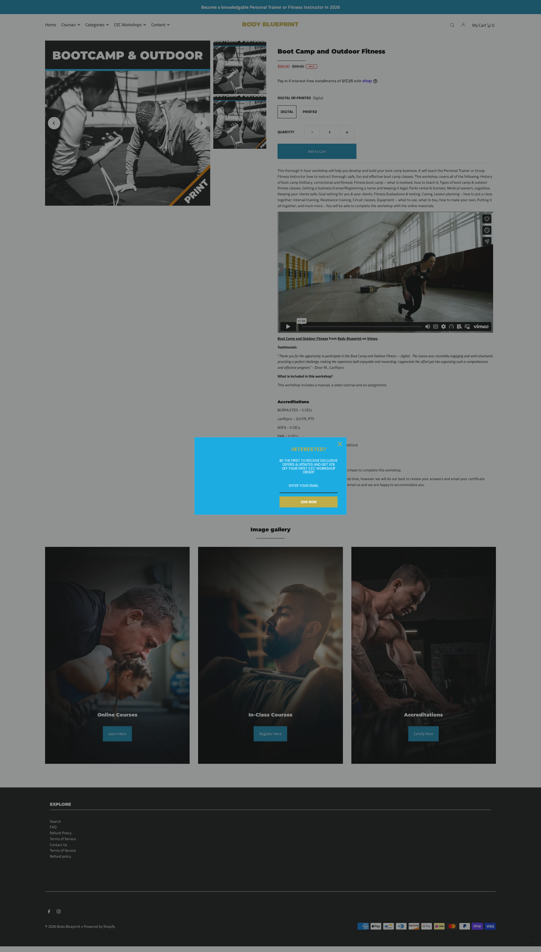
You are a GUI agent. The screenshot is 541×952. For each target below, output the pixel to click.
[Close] (340, 444)
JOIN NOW (309, 502)
